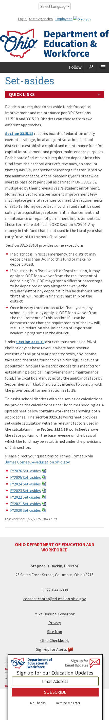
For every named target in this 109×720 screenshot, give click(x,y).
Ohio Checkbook (54, 640)
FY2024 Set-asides (25, 483)
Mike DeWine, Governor (54, 613)
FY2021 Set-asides (25, 503)
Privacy (54, 622)
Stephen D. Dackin (46, 565)
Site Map (54, 631)
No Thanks (37, 703)
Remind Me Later (68, 703)
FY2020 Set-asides (25, 510)
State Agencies (41, 18)
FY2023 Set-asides (25, 490)
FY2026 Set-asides (25, 470)
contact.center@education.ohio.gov (54, 598)
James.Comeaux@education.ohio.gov (37, 461)
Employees (63, 18)
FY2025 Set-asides (25, 477)
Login (22, 18)
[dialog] (55, 687)
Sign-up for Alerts (52, 649)
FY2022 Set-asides (25, 497)
